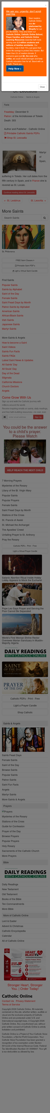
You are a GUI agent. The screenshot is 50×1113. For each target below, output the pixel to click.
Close (42, 86)
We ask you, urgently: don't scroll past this (23, 12)
